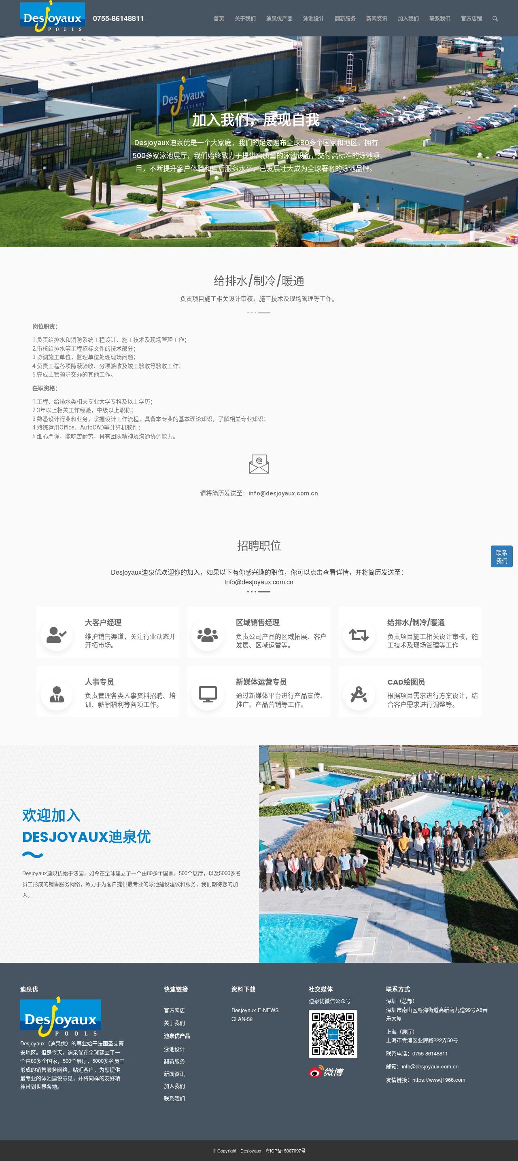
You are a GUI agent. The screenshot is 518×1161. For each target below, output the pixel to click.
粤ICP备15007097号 (285, 1150)
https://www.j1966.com (438, 1079)
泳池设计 (174, 1049)
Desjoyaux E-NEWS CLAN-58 (255, 1014)
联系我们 (501, 556)
